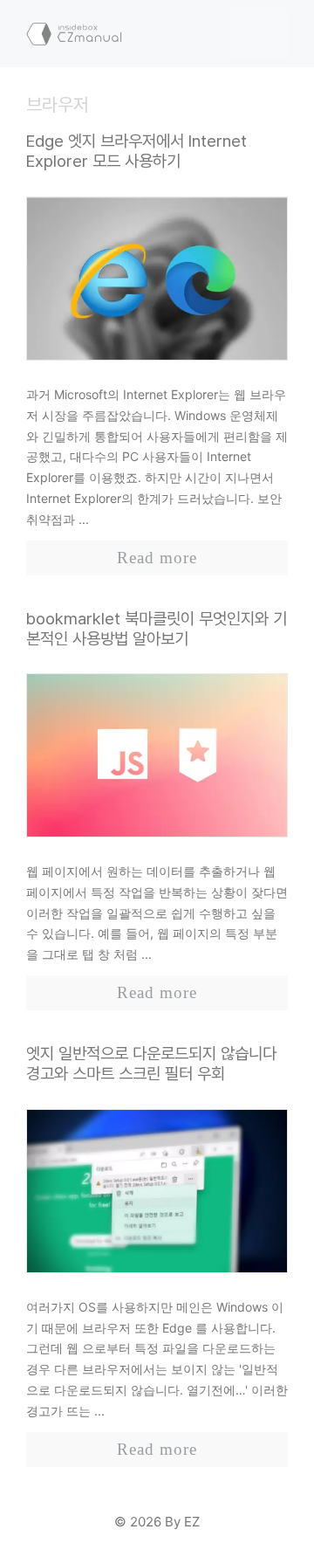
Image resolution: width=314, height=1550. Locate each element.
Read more (157, 557)
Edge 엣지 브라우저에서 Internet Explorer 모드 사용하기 (136, 151)
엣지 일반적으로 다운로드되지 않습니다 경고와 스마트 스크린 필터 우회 (151, 1064)
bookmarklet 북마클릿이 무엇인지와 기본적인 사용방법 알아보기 (156, 629)
